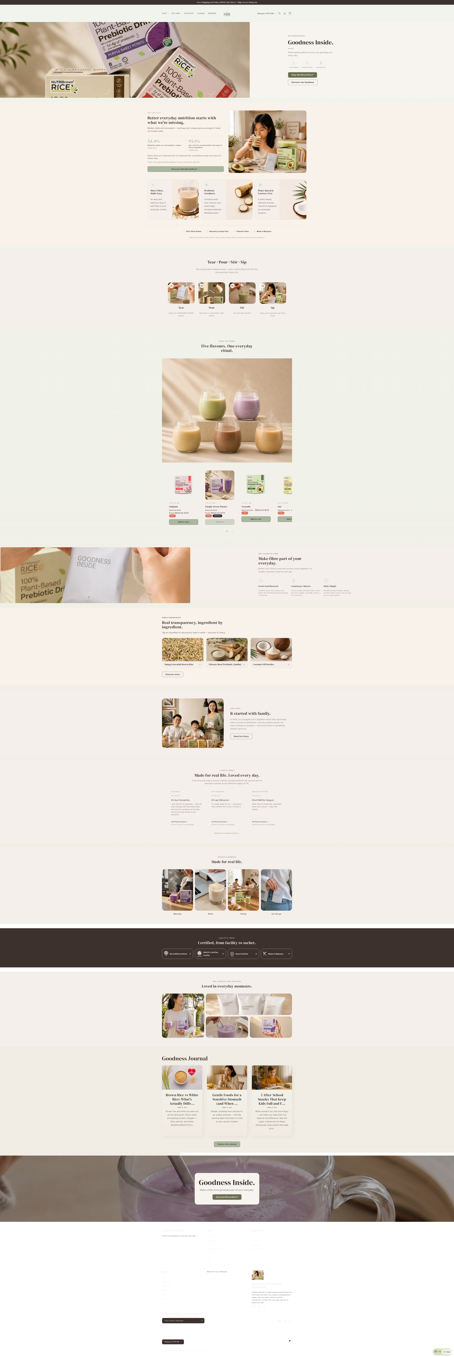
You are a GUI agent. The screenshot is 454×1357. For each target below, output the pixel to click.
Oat (208, 1257)
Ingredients (256, 1240)
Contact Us (166, 1282)
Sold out (220, 522)
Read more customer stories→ (227, 833)
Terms (164, 1299)
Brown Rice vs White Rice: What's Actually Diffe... (182, 1099)
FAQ (164, 1278)
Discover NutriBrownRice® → (186, 169)
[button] (165, 13)
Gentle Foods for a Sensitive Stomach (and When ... (227, 1099)
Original (210, 1245)
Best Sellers (212, 1240)
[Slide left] (221, 531)
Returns (165, 1290)
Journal (255, 1245)
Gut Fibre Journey (259, 1249)
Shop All (210, 1236)
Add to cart (183, 522)
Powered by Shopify (200, 1350)
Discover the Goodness (303, 82)
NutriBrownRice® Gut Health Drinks (180, 1350)
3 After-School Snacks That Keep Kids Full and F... (272, 1099)
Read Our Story (241, 736)
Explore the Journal (227, 1144)
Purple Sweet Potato (215, 1249)
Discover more (173, 674)
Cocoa (209, 1261)
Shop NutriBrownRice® (303, 75)
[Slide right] (232, 531)
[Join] (201, 1320)
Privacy (165, 1294)
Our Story (256, 1236)
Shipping (165, 1286)
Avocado (210, 1253)
